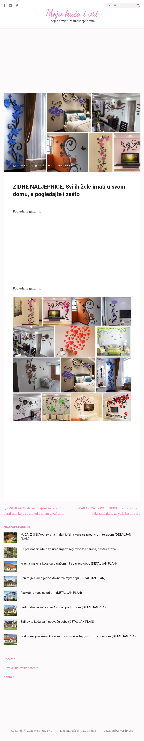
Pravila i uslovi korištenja (21, 668)
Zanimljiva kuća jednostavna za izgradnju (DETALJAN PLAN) (62, 578)
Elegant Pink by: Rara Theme (78, 730)
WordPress (126, 730)
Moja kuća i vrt (72, 13)
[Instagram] (10, 5)
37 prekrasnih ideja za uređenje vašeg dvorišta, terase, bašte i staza (68, 549)
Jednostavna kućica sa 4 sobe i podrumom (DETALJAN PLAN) (64, 607)
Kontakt (9, 677)
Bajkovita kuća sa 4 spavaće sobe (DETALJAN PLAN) (57, 621)
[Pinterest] (17, 5)
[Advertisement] (72, 61)
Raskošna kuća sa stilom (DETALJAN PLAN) (51, 592)
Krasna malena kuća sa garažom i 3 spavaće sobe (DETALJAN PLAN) (68, 563)
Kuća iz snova (64, 165)
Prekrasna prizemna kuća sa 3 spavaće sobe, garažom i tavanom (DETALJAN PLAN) (79, 636)
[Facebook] (4, 5)
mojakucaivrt (45, 165)
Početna (9, 659)
